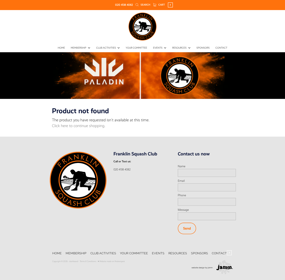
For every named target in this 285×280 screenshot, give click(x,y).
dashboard (73, 261)
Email (181, 180)
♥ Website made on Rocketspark (111, 261)
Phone (182, 195)
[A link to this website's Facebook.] (170, 4)
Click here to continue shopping (78, 126)
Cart (161, 4)
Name (181, 166)
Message (183, 209)
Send (187, 228)
